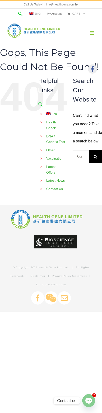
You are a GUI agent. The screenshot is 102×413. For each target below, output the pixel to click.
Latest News (55, 180)
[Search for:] (81, 157)
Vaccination (54, 158)
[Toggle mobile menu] (92, 32)
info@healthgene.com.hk (62, 4)
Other (50, 150)
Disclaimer (37, 275)
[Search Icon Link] (20, 14)
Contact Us (54, 189)
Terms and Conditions (51, 284)
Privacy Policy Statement (69, 275)
